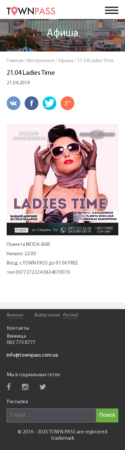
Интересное (40, 60)
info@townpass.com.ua (32, 355)
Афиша (62, 33)
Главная (15, 60)
